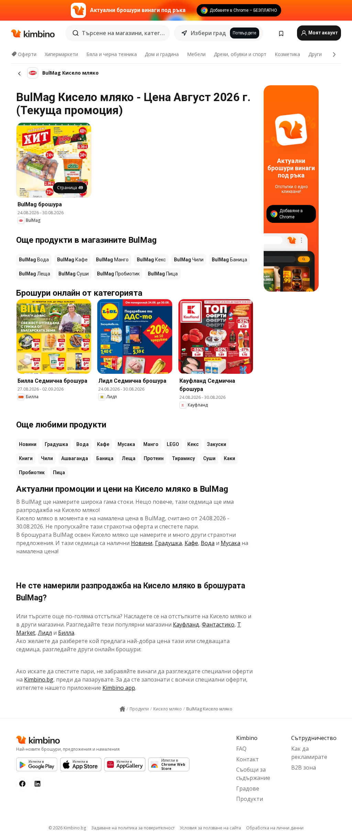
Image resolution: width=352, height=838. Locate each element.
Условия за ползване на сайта (210, 828)
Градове (247, 788)
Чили (47, 458)
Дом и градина (162, 54)
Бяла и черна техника (111, 54)
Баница (104, 458)
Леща (128, 458)
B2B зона (303, 767)
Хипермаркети (61, 54)
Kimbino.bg (38, 679)
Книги (26, 458)
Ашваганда (74, 458)
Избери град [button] (208, 33)
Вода (82, 444)
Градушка (56, 444)
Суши (209, 458)
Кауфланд (186, 624)
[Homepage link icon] (122, 709)
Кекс (193, 444)
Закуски (216, 444)
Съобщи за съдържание (253, 774)
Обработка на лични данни (275, 828)
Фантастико (218, 624)
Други (315, 54)
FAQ (241, 748)
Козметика (287, 54)
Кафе (103, 444)
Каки (229, 458)
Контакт (247, 759)
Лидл (45, 632)
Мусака (126, 444)
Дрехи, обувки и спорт (240, 54)
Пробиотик (32, 472)
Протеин (154, 458)
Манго (150, 444)
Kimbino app (118, 688)
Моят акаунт (322, 32)
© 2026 (67, 828)
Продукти (249, 799)
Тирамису (183, 458)
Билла (66, 632)
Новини (27, 444)
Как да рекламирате (309, 753)
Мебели (196, 54)
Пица (59, 472)
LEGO (173, 444)
